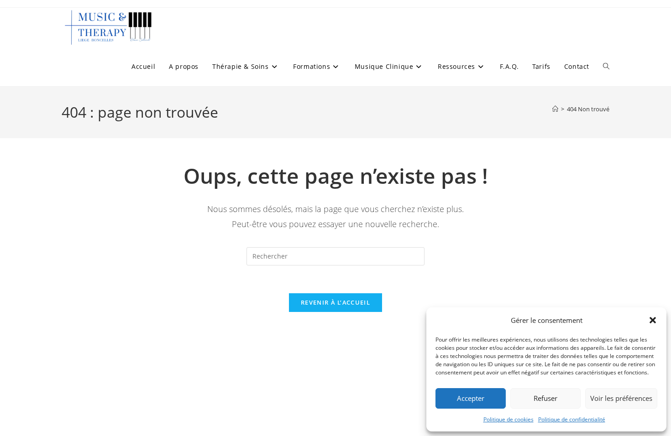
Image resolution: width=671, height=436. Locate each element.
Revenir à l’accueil (335, 302)
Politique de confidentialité (571, 419)
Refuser (545, 398)
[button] (652, 320)
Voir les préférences (621, 398)
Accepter (470, 398)
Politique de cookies (508, 419)
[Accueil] (555, 109)
